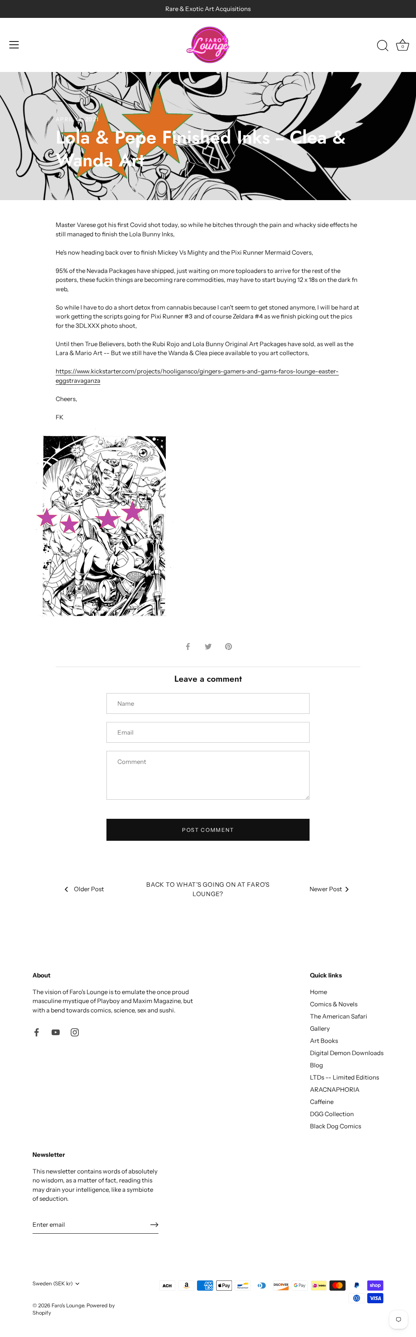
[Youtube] (56, 1031)
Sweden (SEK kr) (52, 1283)
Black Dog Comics (335, 1126)
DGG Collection (332, 1114)
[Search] (383, 46)
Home (318, 992)
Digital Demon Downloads (347, 1053)
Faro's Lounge (68, 1305)
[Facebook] (36, 1031)
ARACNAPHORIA (335, 1089)
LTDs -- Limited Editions (344, 1077)
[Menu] (14, 45)
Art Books (324, 1041)
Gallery (320, 1028)
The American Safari (338, 1016)
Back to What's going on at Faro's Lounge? (208, 889)
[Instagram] (75, 1031)
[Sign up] (154, 1225)
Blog (316, 1065)
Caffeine (322, 1102)
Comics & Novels (334, 1004)
